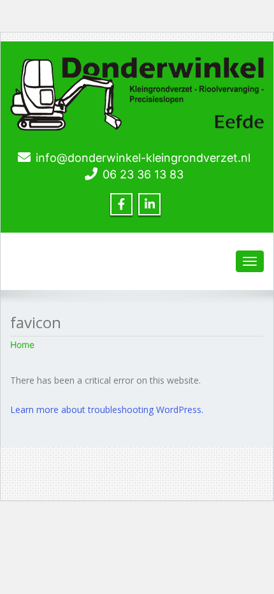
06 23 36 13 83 (143, 174)
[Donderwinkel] (137, 91)
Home (22, 344)
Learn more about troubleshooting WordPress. (106, 409)
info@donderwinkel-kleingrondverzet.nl (143, 157)
